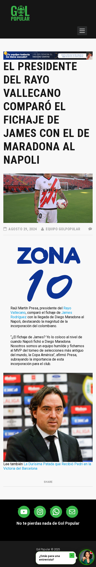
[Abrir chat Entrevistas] (86, 557)
